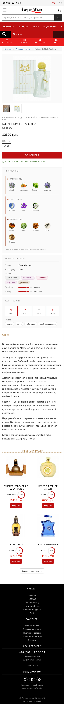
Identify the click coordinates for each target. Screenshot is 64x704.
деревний (23, 282)
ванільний (42, 278)
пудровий (11, 282)
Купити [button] (17, 506)
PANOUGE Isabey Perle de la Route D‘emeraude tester (16, 489)
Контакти (32, 640)
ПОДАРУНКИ (50, 26)
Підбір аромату (32, 602)
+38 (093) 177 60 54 (32, 652)
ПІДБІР (35, 26)
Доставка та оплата (32, 629)
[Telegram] (39, 679)
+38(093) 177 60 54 (11, 2)
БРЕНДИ (23, 26)
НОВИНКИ (8, 26)
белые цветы (12, 278)
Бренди (32, 599)
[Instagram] (25, 679)
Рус (60, 2)
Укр (53, 2)
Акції (32, 613)
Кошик (18, 34)
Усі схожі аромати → (32, 571)
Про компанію (32, 625)
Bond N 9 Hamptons (48, 545)
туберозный (28, 278)
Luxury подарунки (32, 609)
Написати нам (32, 665)
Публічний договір (32, 633)
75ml (6, 146)
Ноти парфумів (32, 606)
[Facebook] (32, 679)
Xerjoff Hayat (16, 545)
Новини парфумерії (32, 636)
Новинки (32, 595)
